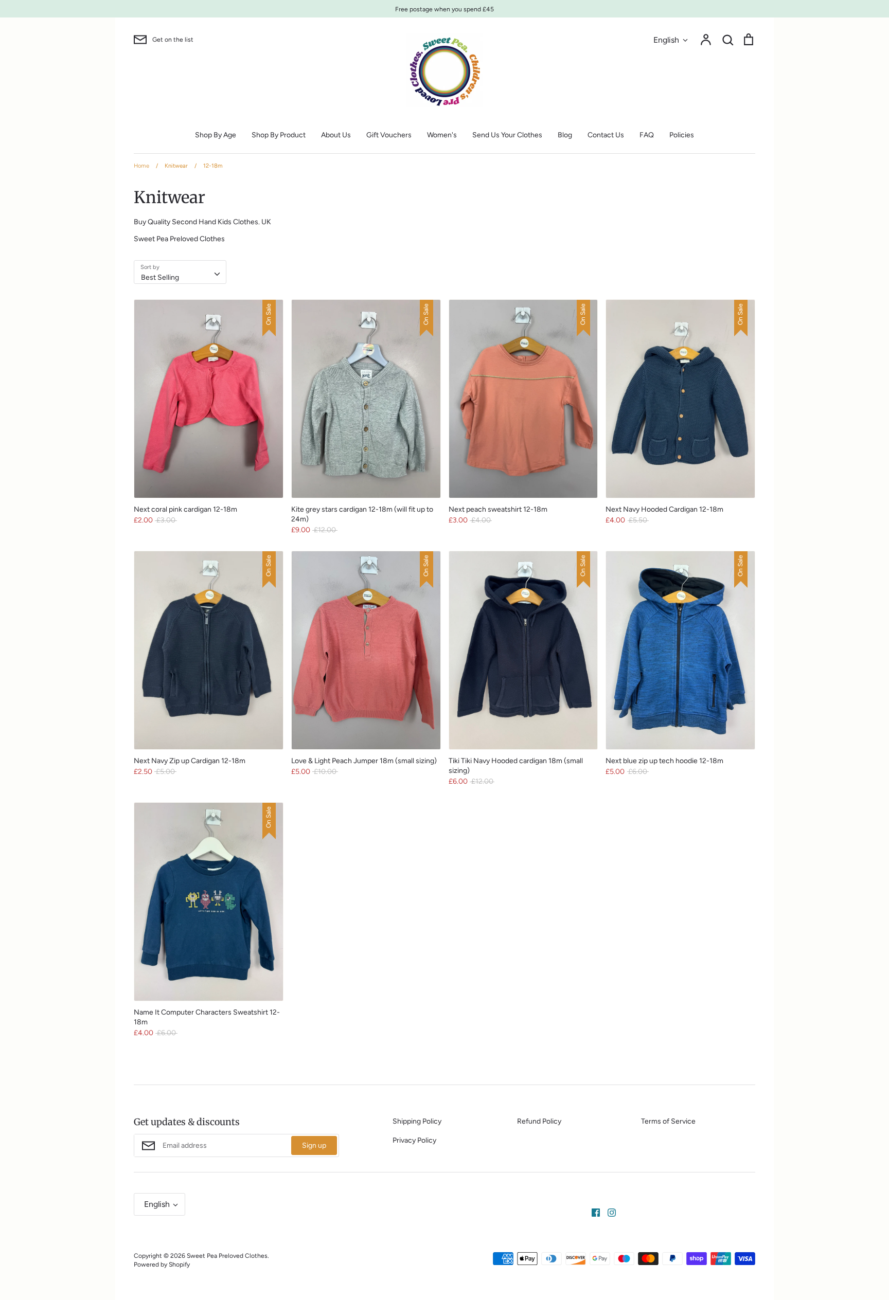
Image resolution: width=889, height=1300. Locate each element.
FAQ (646, 135)
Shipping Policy (417, 1121)
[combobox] (180, 272)
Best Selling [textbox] (160, 277)
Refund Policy (539, 1121)
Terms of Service (668, 1121)
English (666, 40)
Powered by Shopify (162, 1264)
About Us (336, 135)
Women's (442, 135)
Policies (681, 135)
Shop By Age (215, 135)
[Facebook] (592, 1211)
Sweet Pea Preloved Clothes (227, 1255)
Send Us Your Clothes (507, 135)
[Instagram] (608, 1211)
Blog (565, 135)
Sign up (314, 1145)
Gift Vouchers (389, 135)
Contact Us (606, 135)
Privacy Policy (414, 1140)
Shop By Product (279, 135)
